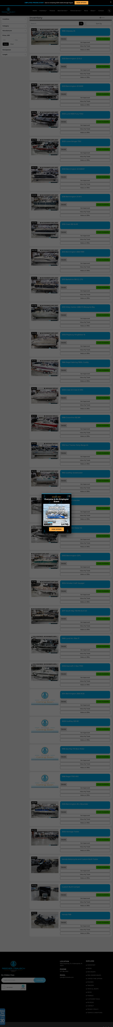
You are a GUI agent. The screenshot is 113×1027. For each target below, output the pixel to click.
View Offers (81, 2)
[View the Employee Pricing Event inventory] (56, 515)
